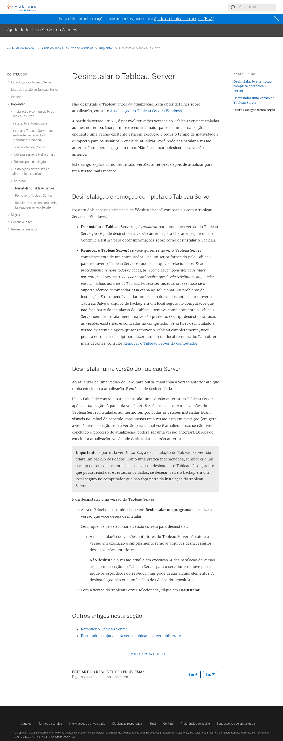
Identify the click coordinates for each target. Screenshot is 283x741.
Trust (153, 723)
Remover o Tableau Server (104, 629)
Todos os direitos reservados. (70, 732)
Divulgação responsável (127, 723)
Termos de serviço (50, 723)
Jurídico (26, 723)
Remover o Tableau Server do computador (160, 343)
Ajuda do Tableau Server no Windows (68, 48)
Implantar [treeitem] (17, 104)
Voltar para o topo (147, 654)
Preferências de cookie (195, 723)
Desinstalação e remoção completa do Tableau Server (252, 86)
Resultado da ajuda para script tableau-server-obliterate (131, 636)
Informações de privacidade (87, 723)
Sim (192, 674)
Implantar (106, 48)
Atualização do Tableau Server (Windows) (146, 111)
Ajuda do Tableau (23, 48)
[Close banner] (277, 19)
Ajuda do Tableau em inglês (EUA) (184, 18)
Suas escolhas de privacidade (236, 723)
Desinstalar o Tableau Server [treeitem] (33, 188)
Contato (168, 723)
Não (209, 674)
